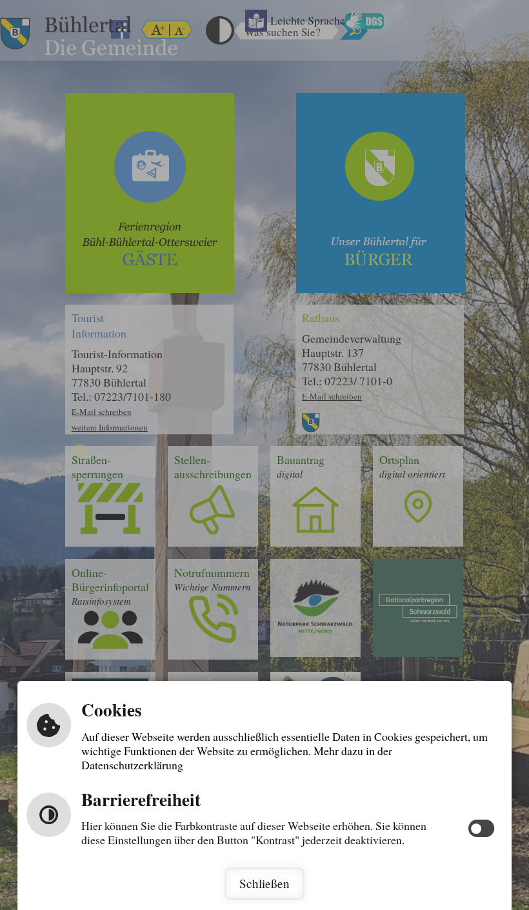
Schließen (264, 883)
